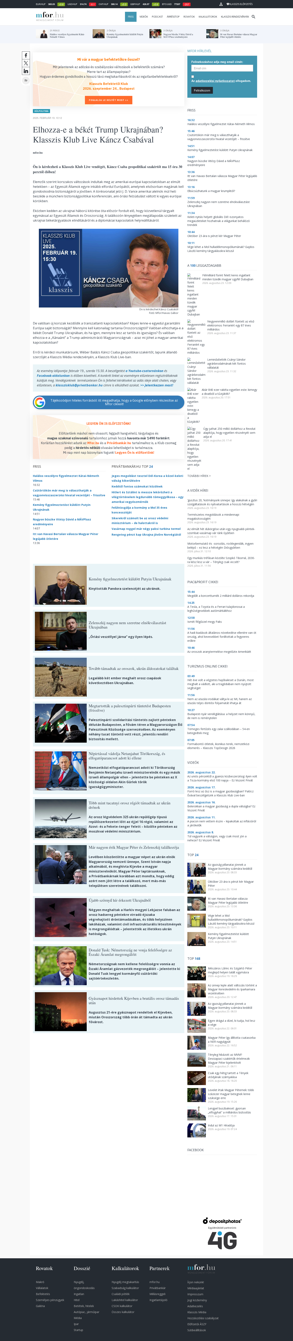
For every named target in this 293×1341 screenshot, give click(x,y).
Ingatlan (79, 1294)
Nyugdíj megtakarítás (125, 1282)
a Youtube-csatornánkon (144, 371)
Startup (78, 1330)
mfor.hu (154, 1282)
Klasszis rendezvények (235, 16)
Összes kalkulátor (123, 1312)
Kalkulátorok (208, 16)
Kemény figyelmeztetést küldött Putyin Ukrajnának (228, 936)
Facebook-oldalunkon (53, 375)
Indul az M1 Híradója (221, 1125)
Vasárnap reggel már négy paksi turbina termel (146, 529)
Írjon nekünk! (195, 1282)
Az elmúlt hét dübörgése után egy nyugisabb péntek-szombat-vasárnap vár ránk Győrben (221, 531)
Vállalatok (42, 1288)
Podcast (157, 16)
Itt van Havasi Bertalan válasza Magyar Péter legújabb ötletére (228, 900)
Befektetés (43, 1294)
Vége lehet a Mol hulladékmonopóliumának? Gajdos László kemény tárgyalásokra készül (231, 919)
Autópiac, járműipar (86, 1312)
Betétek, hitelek (84, 1306)
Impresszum (195, 1294)
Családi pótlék (121, 1294)
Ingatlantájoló (158, 1300)
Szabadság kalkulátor (125, 1288)
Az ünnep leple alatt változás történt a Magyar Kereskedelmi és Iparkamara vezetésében (232, 989)
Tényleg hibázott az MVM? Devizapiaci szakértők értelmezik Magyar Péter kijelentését (229, 1058)
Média (78, 1318)
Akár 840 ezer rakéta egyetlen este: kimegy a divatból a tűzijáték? (229, 392)
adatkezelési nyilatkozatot (215, 81)
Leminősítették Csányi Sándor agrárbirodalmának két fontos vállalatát (226, 363)
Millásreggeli (157, 1294)
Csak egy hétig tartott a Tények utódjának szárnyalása (228, 1075)
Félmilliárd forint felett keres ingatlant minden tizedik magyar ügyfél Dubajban (227, 277)
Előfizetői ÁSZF (196, 1324)
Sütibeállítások (196, 1330)
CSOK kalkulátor (122, 1306)
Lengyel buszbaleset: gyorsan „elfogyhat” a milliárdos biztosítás (229, 1110)
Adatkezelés (195, 1306)
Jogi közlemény (197, 1300)
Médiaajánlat (195, 1288)
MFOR (49, 17)
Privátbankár (157, 1288)
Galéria (40, 1306)
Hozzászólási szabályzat (203, 1318)
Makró (40, 1282)
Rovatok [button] (189, 16)
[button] (221, 4)
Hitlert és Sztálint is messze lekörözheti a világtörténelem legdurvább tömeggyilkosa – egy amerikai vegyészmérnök (148, 497)
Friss (131, 16)
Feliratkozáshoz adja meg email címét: (217, 62)
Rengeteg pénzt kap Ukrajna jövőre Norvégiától (146, 534)
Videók (144, 16)
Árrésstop (173, 16)
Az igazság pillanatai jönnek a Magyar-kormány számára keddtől (230, 866)
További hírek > (199, 476)
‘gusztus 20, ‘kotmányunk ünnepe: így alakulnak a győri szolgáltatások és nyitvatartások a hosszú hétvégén (222, 502)
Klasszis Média (196, 1312)
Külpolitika (41, 111)
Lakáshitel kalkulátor (125, 1300)
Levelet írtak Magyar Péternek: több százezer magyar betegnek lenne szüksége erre (231, 1094)
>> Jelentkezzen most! (156, 385)
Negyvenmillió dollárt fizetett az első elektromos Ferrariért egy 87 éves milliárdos (230, 325)
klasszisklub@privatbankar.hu (79, 385)
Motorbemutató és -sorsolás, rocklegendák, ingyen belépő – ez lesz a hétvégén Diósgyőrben (220, 545)
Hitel (77, 1300)
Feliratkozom (202, 90)
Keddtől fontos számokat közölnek (137, 486)
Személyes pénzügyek (50, 1300)
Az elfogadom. (221, 81)
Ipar (76, 1324)
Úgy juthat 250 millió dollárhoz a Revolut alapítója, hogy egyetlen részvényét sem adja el (229, 433)
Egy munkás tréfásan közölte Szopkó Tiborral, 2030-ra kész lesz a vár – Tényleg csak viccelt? (221, 560)
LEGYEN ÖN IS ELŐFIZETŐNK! (109, 424)
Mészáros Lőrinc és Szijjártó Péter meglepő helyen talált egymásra (230, 970)
